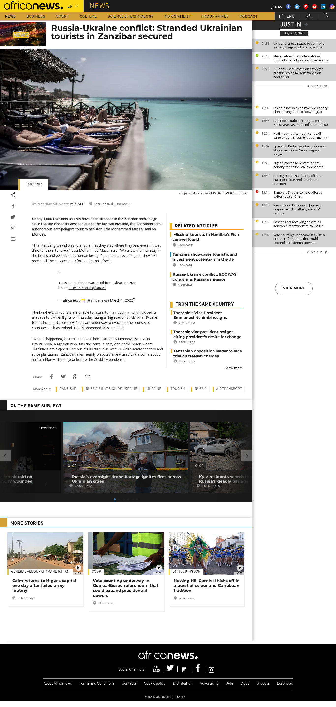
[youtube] (157, 669)
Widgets (263, 684)
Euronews (285, 684)
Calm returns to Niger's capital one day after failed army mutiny (44, 585)
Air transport (229, 389)
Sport (62, 17)
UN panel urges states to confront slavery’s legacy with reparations (298, 45)
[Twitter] (171, 669)
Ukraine (154, 389)
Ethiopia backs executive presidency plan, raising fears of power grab (300, 110)
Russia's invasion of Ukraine (111, 389)
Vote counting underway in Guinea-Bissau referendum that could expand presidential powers (299, 239)
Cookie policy (155, 684)
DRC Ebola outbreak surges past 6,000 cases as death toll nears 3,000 (300, 122)
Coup (96, 572)
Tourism (178, 389)
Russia (201, 389)
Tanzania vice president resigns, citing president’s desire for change (207, 334)
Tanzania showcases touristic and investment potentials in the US (205, 257)
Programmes (215, 17)
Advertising (209, 684)
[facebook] (198, 669)
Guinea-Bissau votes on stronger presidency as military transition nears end (298, 73)
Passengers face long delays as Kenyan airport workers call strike (298, 224)
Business (36, 17)
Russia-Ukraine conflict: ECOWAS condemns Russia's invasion (205, 277)
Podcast (249, 17)
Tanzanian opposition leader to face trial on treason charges (207, 353)
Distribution (182, 684)
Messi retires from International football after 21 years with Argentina (301, 58)
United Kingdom (186, 572)
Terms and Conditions (96, 684)
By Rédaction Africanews (50, 204)
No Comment (177, 17)
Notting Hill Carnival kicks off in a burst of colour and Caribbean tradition (297, 180)
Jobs (230, 684)
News (10, 17)
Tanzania (34, 184)
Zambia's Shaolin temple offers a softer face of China (298, 194)
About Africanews (57, 684)
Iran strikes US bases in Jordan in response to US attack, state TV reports (297, 209)
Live (290, 17)
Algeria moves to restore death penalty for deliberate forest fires (298, 165)
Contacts (129, 684)
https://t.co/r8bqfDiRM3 (87, 287)
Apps (245, 684)
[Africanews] (31, 5)
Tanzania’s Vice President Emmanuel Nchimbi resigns (200, 315)
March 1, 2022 (121, 300)
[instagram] (211, 669)
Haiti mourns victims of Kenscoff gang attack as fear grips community (300, 135)
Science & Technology (131, 17)
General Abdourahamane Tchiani (40, 572)
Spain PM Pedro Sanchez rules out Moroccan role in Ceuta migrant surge (299, 150)
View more (294, 288)
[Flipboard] (184, 669)
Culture (88, 17)
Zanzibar (68, 389)
